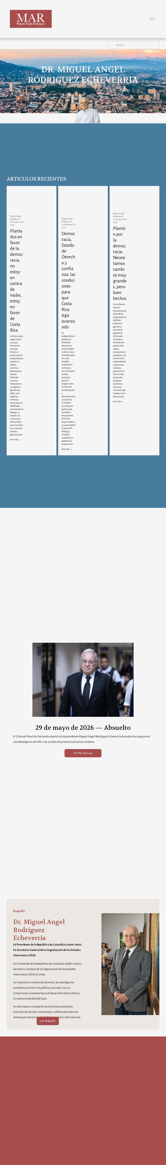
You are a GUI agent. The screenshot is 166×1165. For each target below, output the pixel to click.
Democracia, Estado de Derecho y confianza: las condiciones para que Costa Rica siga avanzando (68, 280)
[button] (48, 190)
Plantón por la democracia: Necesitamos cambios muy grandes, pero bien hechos (120, 263)
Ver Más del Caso (82, 753)
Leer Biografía (47, 1021)
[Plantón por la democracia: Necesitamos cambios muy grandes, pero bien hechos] (120, 202)
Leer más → (15, 439)
